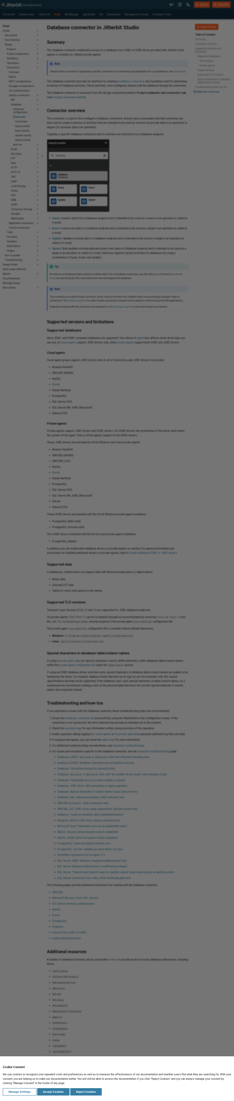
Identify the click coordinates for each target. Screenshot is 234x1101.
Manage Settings (20, 1091)
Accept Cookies (53, 1091)
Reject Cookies (86, 1091)
